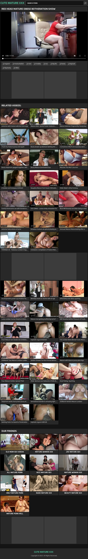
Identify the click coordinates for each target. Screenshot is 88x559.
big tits (54, 64)
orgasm (7, 64)
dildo (17, 68)
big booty (8, 68)
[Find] (85, 3)
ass (46, 64)
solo (29, 64)
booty (63, 64)
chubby (38, 64)
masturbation (19, 64)
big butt (72, 64)
